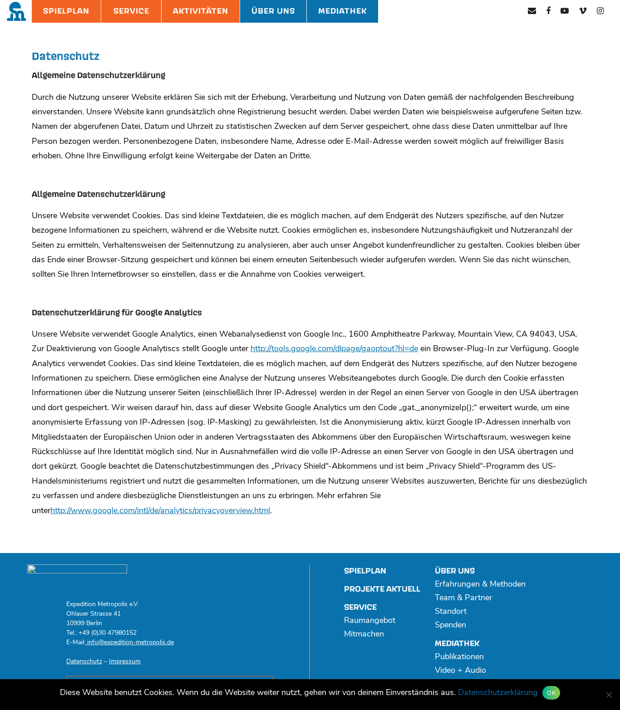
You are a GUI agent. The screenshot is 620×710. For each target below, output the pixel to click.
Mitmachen (364, 635)
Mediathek (342, 11)
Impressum (125, 661)
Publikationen (459, 657)
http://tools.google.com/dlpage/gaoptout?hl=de (334, 349)
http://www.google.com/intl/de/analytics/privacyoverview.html (160, 511)
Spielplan (66, 11)
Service (131, 11)
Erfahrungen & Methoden (480, 585)
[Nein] (608, 694)
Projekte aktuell (382, 589)
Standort (451, 612)
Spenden (450, 626)
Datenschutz (84, 661)
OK (551, 692)
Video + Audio (460, 671)
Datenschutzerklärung (498, 693)
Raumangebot (369, 621)
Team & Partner (463, 598)
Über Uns (273, 11)
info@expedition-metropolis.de (129, 642)
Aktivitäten (200, 11)
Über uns (455, 571)
